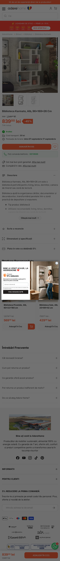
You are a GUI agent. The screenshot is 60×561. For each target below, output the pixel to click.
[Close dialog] (57, 263)
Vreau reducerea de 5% (15, 292)
